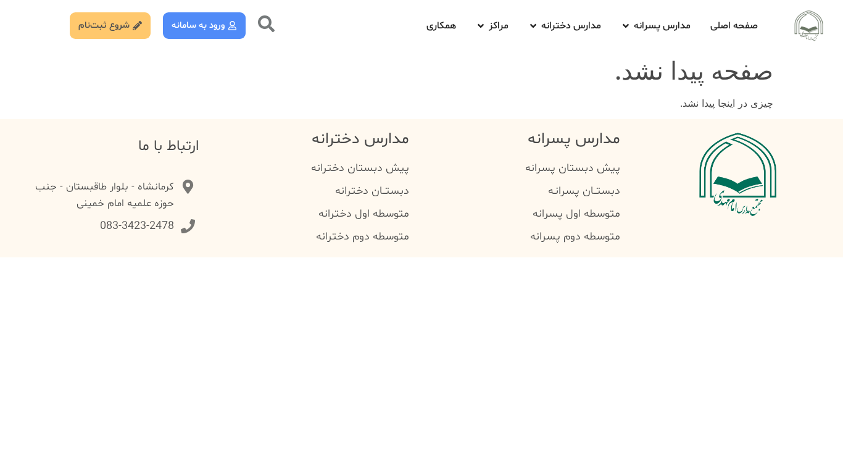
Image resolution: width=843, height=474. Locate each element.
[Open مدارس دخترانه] (533, 26)
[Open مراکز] (481, 26)
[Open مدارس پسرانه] (626, 26)
